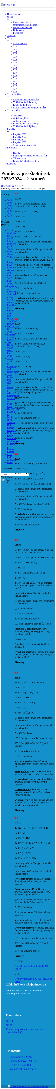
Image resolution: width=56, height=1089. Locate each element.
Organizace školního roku (25, 25)
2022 (9, 205)
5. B (15, 70)
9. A (15, 89)
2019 (9, 213)
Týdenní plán (19, 158)
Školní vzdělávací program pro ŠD (29, 107)
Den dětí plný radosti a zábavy (10, 386)
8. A (15, 83)
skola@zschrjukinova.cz (23, 1068)
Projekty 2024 (19, 137)
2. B (15, 54)
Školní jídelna (13, 110)
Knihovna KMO (12, 434)
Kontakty (11, 163)
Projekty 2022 (19, 142)
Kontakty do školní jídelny (25, 123)
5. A (15, 67)
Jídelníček (18, 115)
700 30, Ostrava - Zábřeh (23, 1060)
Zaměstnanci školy (22, 22)
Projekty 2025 (19, 134)
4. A (15, 62)
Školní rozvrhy (20, 43)
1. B (15, 49)
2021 (9, 208)
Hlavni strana (13, 14)
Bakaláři (17, 153)
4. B (15, 65)
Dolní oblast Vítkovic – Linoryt (11, 257)
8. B (15, 86)
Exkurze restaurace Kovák (12, 337)
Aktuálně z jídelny (21, 121)
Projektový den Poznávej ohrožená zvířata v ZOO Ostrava (12, 294)
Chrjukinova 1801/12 (21, 1056)
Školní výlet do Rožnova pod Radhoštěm (12, 365)
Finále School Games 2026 (10, 269)
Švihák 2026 (10, 277)
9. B (15, 91)
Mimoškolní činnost (22, 27)
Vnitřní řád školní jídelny (25, 126)
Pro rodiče (12, 147)
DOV (10, 462)
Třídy (9, 38)
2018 (9, 216)
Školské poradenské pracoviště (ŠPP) (30, 155)
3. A (15, 57)
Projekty (11, 129)
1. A (15, 46)
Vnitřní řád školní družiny (25, 102)
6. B (15, 75)
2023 (9, 203)
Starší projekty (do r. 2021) (25, 145)
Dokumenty (18, 30)
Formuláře (18, 33)
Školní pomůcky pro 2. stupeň (11, 234)
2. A (15, 51)
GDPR (9, 1025)
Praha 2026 (10, 282)
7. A (15, 78)
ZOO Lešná (10, 375)
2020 (9, 211)
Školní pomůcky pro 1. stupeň (11, 245)
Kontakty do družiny (23, 105)
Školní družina (14, 94)
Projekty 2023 (19, 139)
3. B (15, 59)
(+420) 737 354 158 (20, 1064)
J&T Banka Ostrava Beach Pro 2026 (10, 349)
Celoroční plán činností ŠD (26, 99)
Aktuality (11, 35)
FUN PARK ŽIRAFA (11, 457)
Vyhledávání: (7, 477)
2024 (9, 200)
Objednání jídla (20, 118)
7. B (15, 81)
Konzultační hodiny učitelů (26, 161)
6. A (15, 73)
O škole (10, 17)
